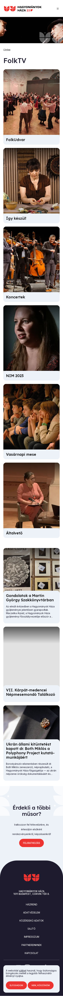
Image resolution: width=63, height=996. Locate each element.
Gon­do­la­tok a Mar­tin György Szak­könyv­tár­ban (30, 597)
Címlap (6, 49)
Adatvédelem (31, 912)
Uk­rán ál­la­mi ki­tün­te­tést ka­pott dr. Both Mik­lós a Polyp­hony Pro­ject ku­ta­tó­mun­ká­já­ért (30, 751)
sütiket (22, 970)
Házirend (31, 904)
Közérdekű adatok (31, 920)
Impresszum (31, 936)
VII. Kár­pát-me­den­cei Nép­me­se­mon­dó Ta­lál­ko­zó (30, 692)
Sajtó (31, 928)
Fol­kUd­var (15, 139)
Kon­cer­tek (15, 297)
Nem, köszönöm (41, 985)
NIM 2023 (15, 375)
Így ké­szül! (16, 218)
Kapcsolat (31, 953)
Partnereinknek (32, 945)
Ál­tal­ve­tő (14, 533)
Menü (58, 9)
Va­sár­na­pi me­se (21, 454)
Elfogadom (16, 985)
